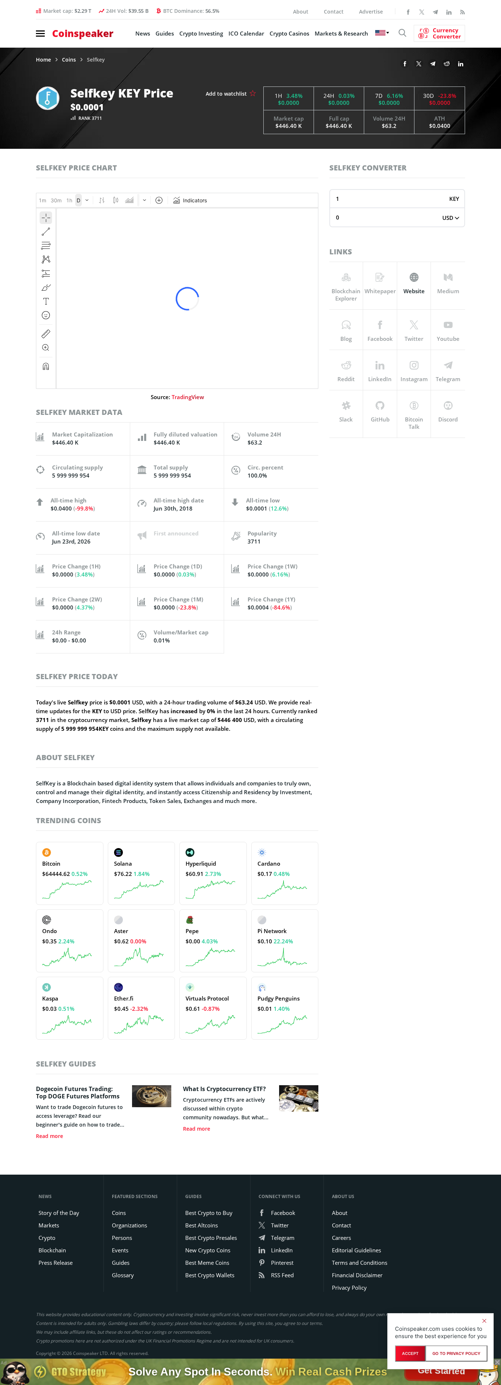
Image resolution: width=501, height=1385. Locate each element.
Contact (334, 11)
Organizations (129, 1225)
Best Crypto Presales (211, 1237)
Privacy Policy (349, 1287)
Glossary (123, 1275)
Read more (49, 1136)
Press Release (56, 1262)
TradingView (188, 397)
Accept (410, 1353)
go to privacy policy (456, 1353)
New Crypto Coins (207, 1250)
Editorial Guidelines (356, 1250)
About (300, 11)
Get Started (441, 1370)
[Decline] (484, 1321)
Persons (122, 1237)
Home (43, 59)
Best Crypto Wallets (209, 1275)
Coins (69, 59)
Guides (165, 33)
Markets (49, 1225)
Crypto (47, 1237)
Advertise (371, 11)
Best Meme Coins (207, 1262)
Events (120, 1250)
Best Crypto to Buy (209, 1212)
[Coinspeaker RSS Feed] (462, 11)
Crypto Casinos (289, 33)
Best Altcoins (201, 1225)
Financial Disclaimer (357, 1275)
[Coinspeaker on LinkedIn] (448, 11)
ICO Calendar (246, 33)
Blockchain (52, 1250)
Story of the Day (59, 1212)
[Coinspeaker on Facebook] (408, 11)
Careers (341, 1237)
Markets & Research (341, 33)
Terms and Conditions (359, 1262)
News (142, 33)
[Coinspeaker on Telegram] (435, 11)
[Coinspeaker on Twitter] (421, 11)
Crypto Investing (201, 33)
